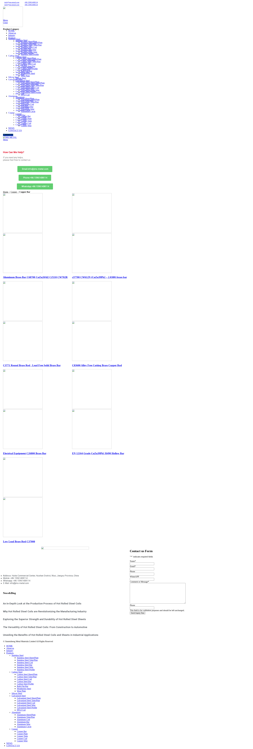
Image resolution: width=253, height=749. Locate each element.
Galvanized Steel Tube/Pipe (27, 84)
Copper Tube (21, 120)
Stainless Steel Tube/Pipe (26, 44)
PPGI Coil (20, 94)
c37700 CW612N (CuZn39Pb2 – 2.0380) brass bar (99, 277)
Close (5, 23)
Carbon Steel (17, 672)
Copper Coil (21, 122)
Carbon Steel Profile (24, 68)
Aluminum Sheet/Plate (25, 98)
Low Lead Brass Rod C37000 (19, 541)
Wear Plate (20, 75)
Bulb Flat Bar (21, 65)
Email (133, 566)
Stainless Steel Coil (23, 46)
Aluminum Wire (22, 108)
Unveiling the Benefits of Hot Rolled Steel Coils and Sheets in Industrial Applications (50, 635)
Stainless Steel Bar (23, 49)
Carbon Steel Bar (23, 70)
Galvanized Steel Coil (25, 87)
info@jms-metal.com (11, 2)
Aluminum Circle (23, 110)
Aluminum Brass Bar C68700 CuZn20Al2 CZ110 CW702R (35, 277)
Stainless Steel (17, 655)
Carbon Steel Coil (23, 63)
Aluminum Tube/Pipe (24, 101)
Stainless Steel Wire (24, 51)
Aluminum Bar (22, 106)
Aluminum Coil (22, 103)
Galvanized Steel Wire (25, 89)
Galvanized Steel (19, 696)
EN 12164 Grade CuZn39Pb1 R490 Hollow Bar (98, 453)
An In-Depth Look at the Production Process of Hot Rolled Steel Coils (42, 603)
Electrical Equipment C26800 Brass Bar (24, 453)
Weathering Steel (23, 72)
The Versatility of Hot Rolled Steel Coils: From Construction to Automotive (45, 627)
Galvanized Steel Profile (26, 91)
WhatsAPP (134, 576)
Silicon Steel (17, 693)
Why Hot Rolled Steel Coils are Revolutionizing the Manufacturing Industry (44, 611)
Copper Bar (20, 115)
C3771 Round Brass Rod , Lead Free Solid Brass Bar (32, 365)
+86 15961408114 (31, 2)
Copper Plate (21, 117)
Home (6, 192)
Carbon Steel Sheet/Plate (26, 58)
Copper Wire (21, 125)
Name (133, 561)
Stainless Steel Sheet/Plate (26, 41)
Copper (14, 192)
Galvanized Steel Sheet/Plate (27, 82)
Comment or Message (139, 582)
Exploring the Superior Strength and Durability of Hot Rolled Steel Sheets (44, 619)
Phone (132, 571)
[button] (35, 186)
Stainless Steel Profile (24, 53)
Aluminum (16, 712)
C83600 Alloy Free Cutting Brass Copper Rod (97, 365)
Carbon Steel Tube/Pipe (25, 60)
